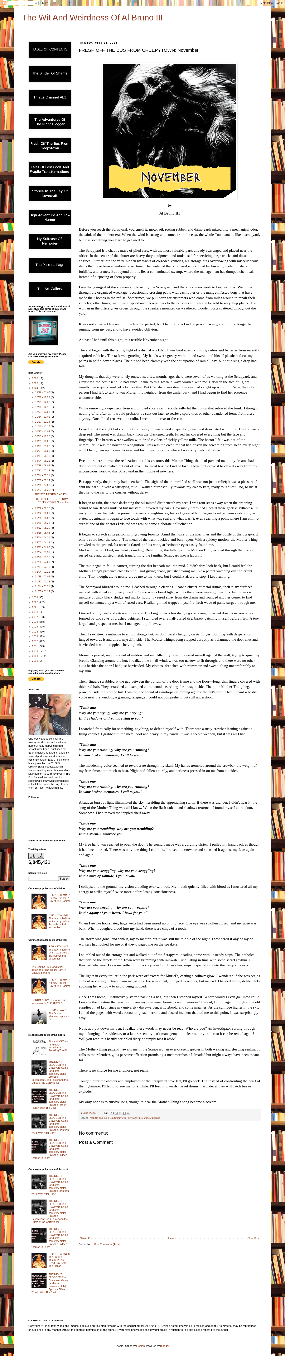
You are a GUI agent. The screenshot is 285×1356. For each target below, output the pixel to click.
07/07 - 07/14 (43, 480)
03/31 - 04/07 (43, 547)
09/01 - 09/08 (43, 450)
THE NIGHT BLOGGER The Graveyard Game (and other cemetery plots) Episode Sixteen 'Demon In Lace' (50, 1149)
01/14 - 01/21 (43, 586)
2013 (35, 636)
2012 (35, 641)
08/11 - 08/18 (43, 456)
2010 (35, 651)
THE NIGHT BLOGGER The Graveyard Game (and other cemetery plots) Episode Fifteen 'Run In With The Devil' (50, 1098)
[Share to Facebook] (124, 1113)
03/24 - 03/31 (43, 552)
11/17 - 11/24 (43, 421)
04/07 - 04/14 (43, 542)
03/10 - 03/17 (43, 557)
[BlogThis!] (116, 1113)
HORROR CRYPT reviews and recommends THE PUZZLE (49, 1002)
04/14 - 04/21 (43, 537)
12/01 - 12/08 (43, 411)
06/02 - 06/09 (43, 513)
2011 (35, 646)
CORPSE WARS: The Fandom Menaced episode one (59, 1015)
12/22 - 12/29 (43, 397)
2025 (35, 383)
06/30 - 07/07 (43, 485)
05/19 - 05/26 (43, 522)
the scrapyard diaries (149, 1118)
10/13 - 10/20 (43, 436)
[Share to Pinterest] (128, 1113)
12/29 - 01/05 (43, 392)
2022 (35, 602)
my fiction (132, 1118)
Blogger (164, 1346)
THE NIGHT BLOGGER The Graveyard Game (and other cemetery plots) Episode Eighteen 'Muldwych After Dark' (50, 1124)
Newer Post (86, 1238)
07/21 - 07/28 (43, 470)
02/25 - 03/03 (43, 562)
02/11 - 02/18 (43, 567)
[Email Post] (105, 1113)
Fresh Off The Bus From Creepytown (107, 1118)
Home (170, 1238)
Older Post (253, 1238)
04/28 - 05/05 (43, 532)
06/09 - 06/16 (43, 508)
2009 (35, 656)
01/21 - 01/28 (43, 581)
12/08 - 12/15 (43, 407)
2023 (35, 597)
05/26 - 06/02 (43, 518)
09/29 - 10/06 (43, 441)
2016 (35, 621)
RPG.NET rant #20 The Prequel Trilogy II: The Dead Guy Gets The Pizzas (59, 1260)
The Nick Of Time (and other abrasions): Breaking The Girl (58, 1046)
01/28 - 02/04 (43, 576)
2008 (35, 660)
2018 (35, 612)
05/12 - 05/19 (43, 527)
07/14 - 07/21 (43, 475)
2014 (35, 631)
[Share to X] (120, 1113)
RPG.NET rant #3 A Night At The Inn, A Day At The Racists (59, 898)
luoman (140, 1346)
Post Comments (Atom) (107, 1244)
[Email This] (112, 1113)
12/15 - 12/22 (43, 402)
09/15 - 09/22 (43, 446)
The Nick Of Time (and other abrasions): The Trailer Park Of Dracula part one (49, 970)
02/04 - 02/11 (43, 571)
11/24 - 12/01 (43, 416)
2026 (35, 378)
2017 (35, 617)
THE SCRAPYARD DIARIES (51, 494)
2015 (35, 626)
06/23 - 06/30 (43, 490)
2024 (35, 388)
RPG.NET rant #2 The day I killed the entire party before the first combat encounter (59, 921)
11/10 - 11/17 (43, 426)
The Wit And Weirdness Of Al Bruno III (92, 17)
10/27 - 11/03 (43, 431)
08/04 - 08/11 (43, 460)
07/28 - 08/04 (43, 465)
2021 (35, 607)
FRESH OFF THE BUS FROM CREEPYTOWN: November (52, 501)
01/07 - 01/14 (43, 591)
